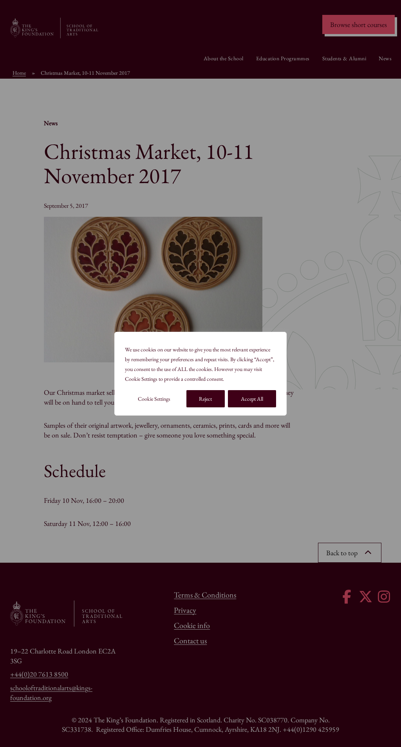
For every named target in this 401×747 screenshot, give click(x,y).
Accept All (252, 398)
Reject (205, 398)
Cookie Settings (154, 398)
